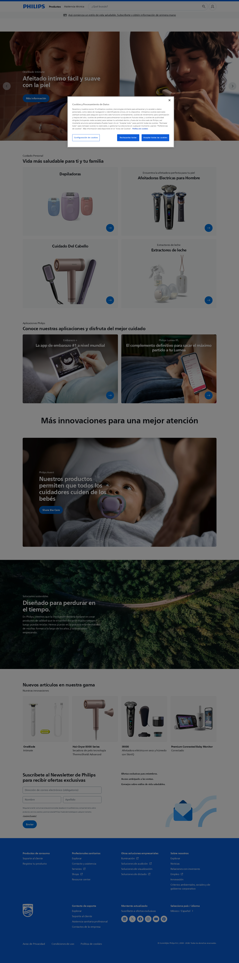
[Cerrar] (169, 100)
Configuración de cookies (86, 137)
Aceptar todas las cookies (155, 137)
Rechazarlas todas (128, 137)
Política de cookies (140, 128)
